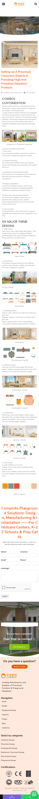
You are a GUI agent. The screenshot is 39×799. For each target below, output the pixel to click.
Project (4, 719)
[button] (3, 4)
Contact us (6, 728)
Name (4, 552)
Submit (5, 596)
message (5, 568)
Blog (3, 723)
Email (4, 560)
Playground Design (9, 710)
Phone (23, 560)
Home (4, 701)
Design (4, 706)
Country (24, 552)
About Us (5, 715)
